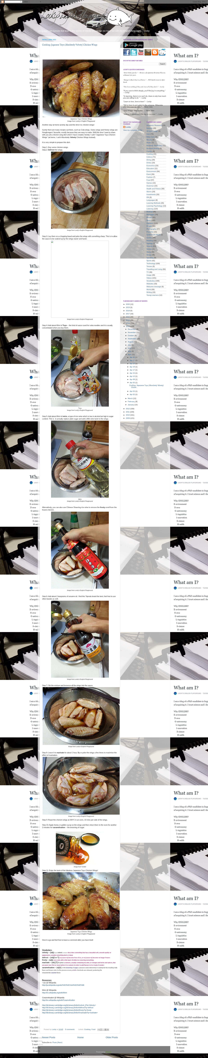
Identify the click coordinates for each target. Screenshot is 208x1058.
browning (69, 968)
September (132, 339)
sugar (76, 968)
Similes (149, 249)
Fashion (149, 177)
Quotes (149, 238)
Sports (148, 261)
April (130, 354)
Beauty (149, 140)
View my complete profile (132, 130)
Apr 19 (132, 367)
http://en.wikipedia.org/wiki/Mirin (54, 993)
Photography (151, 229)
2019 (128, 307)
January (131, 405)
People (149, 226)
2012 (128, 409)
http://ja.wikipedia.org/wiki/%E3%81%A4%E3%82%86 (63, 985)
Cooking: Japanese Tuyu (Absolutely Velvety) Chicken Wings (69, 45)
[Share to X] (103, 1029)
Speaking (150, 258)
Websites (149, 284)
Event (148, 174)
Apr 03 (132, 391)
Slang (148, 252)
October (131, 335)
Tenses (149, 266)
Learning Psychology (154, 206)
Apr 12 (132, 376)
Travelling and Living (154, 269)
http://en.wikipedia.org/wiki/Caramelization (58, 1000)
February (131, 401)
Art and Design (152, 131)
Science (149, 246)
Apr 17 (132, 370)
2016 (128, 317)
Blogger (108, 1052)
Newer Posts (48, 1037)
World (148, 289)
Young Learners (152, 295)
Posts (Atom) (57, 1042)
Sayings (149, 243)
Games (149, 183)
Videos (149, 278)
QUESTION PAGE (153, 235)
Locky (54, 1029)
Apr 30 (132, 357)
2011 (128, 412)
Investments (151, 194)
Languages (150, 200)
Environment (151, 171)
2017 (128, 314)
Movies (149, 217)
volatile (74, 970)
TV (147, 272)
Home (80, 1037)
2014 (128, 323)
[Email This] (99, 1029)
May (130, 351)
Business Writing (152, 148)
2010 (128, 415)
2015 (128, 320)
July (129, 345)
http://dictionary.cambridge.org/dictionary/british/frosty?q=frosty (66, 1010)
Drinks (148, 163)
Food (93, 1029)
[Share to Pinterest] (108, 1029)
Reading (149, 240)
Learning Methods (153, 203)
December (132, 329)
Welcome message (153, 287)
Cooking (87, 1029)
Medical (149, 212)
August (131, 342)
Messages (150, 214)
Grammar (150, 186)
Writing (149, 292)
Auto (148, 134)
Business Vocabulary (154, 145)
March (130, 398)
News (148, 220)
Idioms (149, 192)
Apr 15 (132, 373)
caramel (53, 973)
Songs (148, 255)
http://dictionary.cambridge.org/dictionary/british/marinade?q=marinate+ (70, 1013)
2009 (128, 418)
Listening (149, 209)
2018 (128, 311)
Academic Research (154, 125)
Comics (149, 151)
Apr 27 (132, 360)
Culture (149, 157)
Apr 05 (132, 382)
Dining (148, 160)
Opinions (149, 223)
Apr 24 (132, 363)
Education (150, 168)
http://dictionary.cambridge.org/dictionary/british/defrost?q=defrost (67, 1008)
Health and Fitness (153, 189)
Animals (149, 128)
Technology (150, 263)
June (130, 348)
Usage (148, 275)
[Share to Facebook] (105, 1029)
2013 (128, 326)
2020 (128, 304)
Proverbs (149, 232)
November (132, 332)
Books (148, 143)
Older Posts (112, 1037)
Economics (150, 166)
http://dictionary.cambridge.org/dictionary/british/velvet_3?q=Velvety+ (69, 1005)
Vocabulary (150, 281)
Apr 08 (132, 379)
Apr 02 (132, 394)
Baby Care (150, 137)
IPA (147, 197)
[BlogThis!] (101, 1029)
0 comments (70, 1029)
